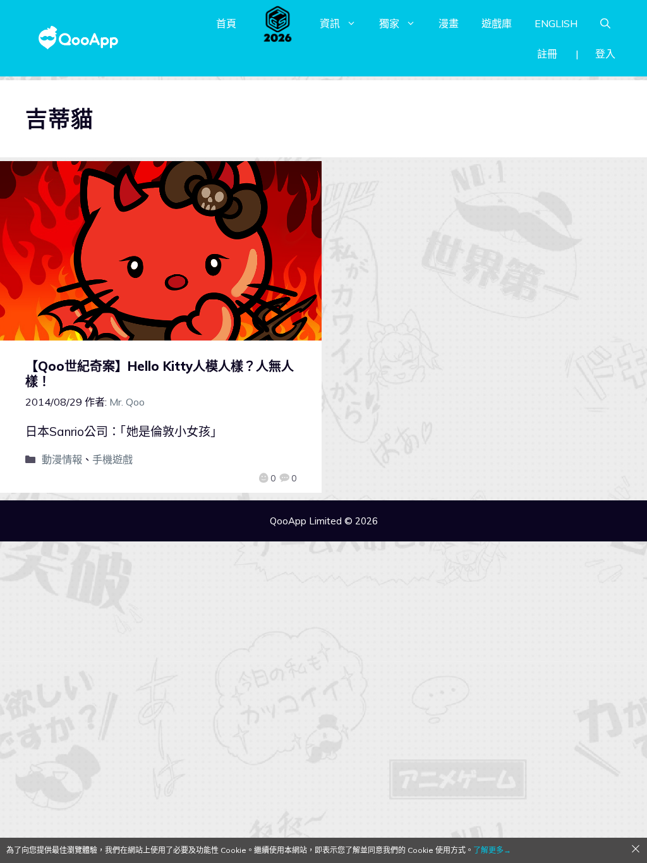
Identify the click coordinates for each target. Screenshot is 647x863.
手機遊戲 (112, 459)
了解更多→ (492, 850)
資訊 (330, 23)
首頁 (226, 23)
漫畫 (448, 23)
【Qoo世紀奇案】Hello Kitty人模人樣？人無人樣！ (159, 373)
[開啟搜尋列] (605, 23)
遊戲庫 (496, 23)
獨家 (389, 23)
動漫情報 (62, 459)
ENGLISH (556, 23)
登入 (605, 53)
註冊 (547, 53)
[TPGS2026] (278, 23)
